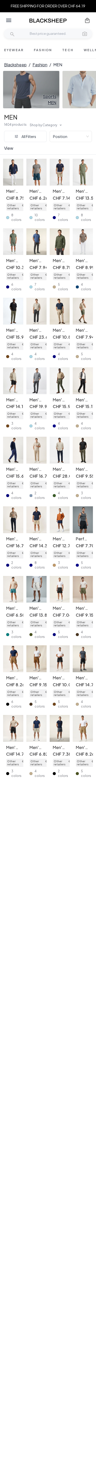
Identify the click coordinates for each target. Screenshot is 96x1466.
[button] (85, 33)
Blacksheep (15, 64)
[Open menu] (8, 20)
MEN (10, 117)
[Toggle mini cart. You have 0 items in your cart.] (87, 20)
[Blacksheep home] (48, 20)
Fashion (40, 64)
